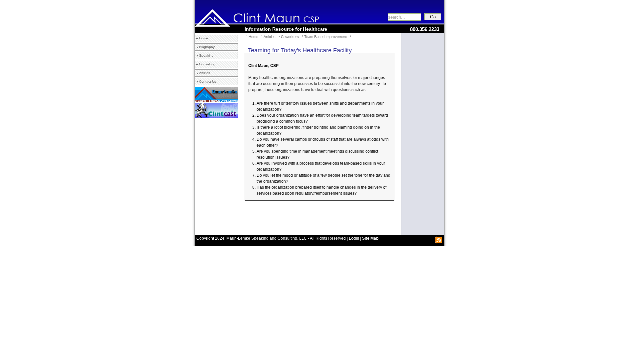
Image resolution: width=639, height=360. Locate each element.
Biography (207, 47)
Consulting (207, 64)
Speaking (206, 55)
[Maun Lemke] (216, 100)
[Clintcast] (216, 117)
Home (203, 38)
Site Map (370, 238)
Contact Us (207, 81)
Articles (204, 73)
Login (354, 238)
